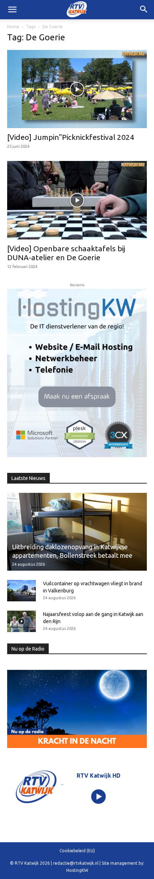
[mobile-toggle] (12, 9)
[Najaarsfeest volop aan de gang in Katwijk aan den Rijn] (21, 621)
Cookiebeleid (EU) (77, 850)
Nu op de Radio (27, 649)
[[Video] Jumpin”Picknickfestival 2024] (77, 89)
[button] (144, 9)
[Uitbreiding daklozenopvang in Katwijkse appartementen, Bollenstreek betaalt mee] (77, 532)
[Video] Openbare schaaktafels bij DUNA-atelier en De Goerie (66, 253)
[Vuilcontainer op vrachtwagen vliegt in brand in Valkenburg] (21, 590)
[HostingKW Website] (77, 373)
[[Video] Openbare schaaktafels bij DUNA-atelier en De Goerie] (77, 200)
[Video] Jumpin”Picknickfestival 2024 (70, 137)
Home (13, 26)
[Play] (99, 797)
